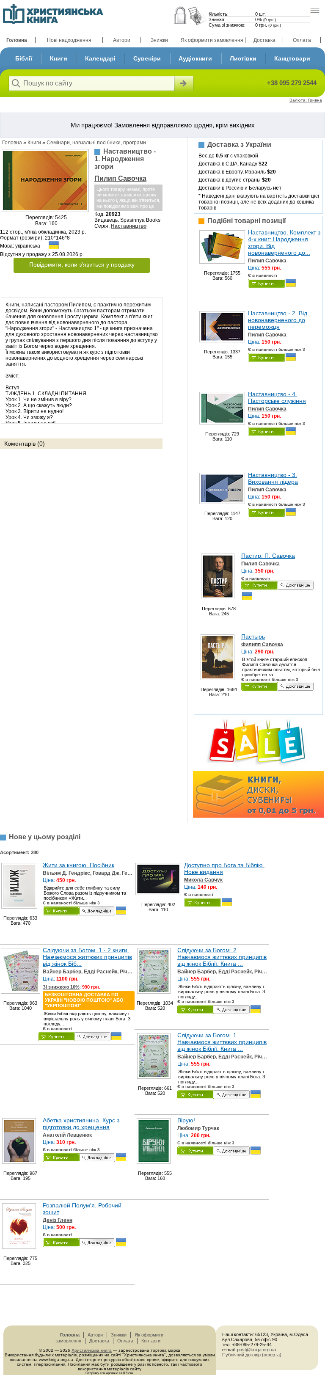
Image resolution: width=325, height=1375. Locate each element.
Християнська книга (92, 1350)
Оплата (302, 40)
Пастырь (253, 636)
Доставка (264, 40)
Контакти (150, 1340)
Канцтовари (292, 58)
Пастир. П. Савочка (268, 555)
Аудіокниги (195, 58)
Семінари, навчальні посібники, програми (96, 143)
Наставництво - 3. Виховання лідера (273, 478)
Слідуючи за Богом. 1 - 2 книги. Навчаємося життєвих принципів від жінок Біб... (87, 957)
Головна (16, 40)
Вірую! (186, 1120)
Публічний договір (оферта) (251, 1354)
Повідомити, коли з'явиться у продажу (82, 264)
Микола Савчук (203, 880)
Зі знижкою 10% (61, 986)
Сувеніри (147, 58)
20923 (113, 214)
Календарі (100, 58)
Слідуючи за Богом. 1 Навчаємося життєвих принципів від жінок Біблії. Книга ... (222, 1042)
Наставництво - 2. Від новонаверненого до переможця (277, 320)
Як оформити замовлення (212, 40)
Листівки (243, 58)
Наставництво (128, 226)
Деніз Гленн (57, 1220)
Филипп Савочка (262, 645)
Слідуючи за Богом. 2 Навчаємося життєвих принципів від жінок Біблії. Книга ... (222, 957)
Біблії (23, 58)
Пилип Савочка (120, 178)
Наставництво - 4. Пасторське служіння (277, 397)
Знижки (159, 40)
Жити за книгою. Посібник (78, 865)
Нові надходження (69, 40)
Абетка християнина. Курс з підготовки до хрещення (81, 1123)
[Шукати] (183, 83)
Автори (121, 40)
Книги (58, 58)
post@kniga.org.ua (256, 1349)
